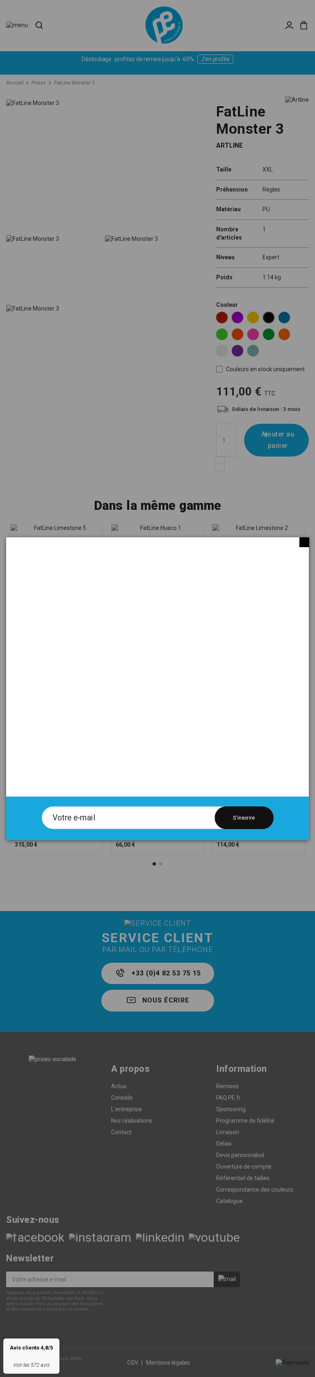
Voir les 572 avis (31, 1365)
